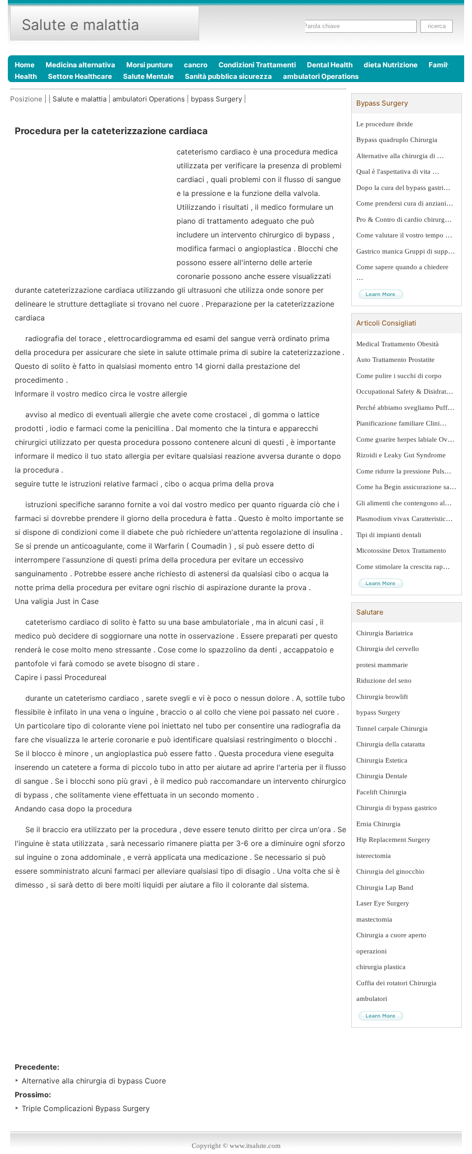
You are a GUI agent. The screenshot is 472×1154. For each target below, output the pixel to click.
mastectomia (374, 919)
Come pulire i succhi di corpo (399, 375)
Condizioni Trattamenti (257, 64)
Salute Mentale (148, 76)
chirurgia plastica (381, 967)
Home (25, 64)
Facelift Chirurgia (381, 792)
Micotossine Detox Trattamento (401, 550)
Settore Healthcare (80, 76)
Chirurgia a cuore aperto (391, 935)
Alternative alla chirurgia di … (400, 156)
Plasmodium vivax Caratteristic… (404, 518)
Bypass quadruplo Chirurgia (396, 139)
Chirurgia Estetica (381, 760)
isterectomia (373, 855)
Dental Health (330, 64)
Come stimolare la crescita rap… (403, 566)
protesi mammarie (382, 665)
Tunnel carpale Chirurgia (392, 728)
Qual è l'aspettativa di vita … (397, 171)
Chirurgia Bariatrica (384, 633)
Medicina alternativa (80, 64)
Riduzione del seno (384, 680)
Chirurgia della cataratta (390, 744)
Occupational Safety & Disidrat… (404, 391)
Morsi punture (149, 64)
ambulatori (371, 998)
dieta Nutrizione (391, 64)
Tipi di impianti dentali (388, 535)
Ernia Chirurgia (378, 824)
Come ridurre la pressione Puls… (403, 471)
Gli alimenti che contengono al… (404, 503)
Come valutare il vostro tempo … (404, 235)
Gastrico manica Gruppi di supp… (405, 251)
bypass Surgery (216, 99)
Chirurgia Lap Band (384, 887)
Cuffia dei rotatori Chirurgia (396, 983)
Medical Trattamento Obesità (397, 344)
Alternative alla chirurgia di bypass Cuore (94, 1080)
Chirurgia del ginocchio (390, 871)
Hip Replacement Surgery (393, 839)
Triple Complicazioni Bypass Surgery (86, 1108)
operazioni (371, 951)
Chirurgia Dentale (381, 776)
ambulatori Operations (321, 76)
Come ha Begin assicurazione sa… (406, 487)
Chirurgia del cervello (387, 648)
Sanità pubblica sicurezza (228, 76)
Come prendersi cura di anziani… (404, 203)
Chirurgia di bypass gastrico (396, 807)
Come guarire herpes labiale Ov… (405, 439)
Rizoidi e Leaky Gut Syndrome (401, 455)
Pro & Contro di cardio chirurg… (404, 219)
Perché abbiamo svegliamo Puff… (405, 407)
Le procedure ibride (384, 124)
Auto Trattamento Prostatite (395, 359)
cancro (195, 64)
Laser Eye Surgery (382, 903)
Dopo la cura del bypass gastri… (403, 187)
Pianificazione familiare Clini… (401, 423)
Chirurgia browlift (382, 696)
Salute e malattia (79, 99)
